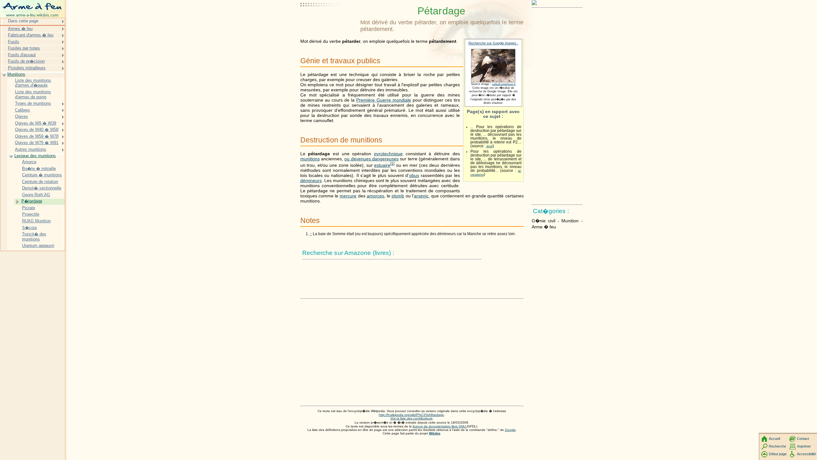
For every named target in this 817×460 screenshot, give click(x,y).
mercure (348, 195)
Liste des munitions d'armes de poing (33, 94)
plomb (398, 195)
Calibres (22, 110)
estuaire (382, 165)
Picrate (28, 207)
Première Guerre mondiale (383, 100)
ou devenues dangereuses (371, 158)
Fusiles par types (24, 48)
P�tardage (31, 201)
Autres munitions (30, 149)
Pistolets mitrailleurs (27, 67)
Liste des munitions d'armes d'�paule (33, 83)
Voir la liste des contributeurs (411, 418)
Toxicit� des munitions (34, 236)
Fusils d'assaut (22, 54)
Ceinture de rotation (40, 181)
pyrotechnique (388, 153)
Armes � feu (20, 28)
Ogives (21, 116)
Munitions (16, 74)
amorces (375, 195)
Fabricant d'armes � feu (30, 35)
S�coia (29, 227)
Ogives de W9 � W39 (35, 123)
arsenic (421, 195)
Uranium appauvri (38, 245)
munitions (310, 158)
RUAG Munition (36, 220)
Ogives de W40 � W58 (36, 129)
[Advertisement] (329, 20)
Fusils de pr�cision (26, 61)
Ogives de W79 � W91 (36, 142)
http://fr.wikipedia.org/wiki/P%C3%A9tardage (411, 415)
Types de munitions (33, 103)
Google (510, 430)
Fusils (13, 41)
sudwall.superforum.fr (504, 84)
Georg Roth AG (36, 194)
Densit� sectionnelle (41, 188)
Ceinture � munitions (42, 174)
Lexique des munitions (35, 155)
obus (414, 175)
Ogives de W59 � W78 (36, 136)
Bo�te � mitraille (39, 168)
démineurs (311, 180)
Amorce (29, 161)
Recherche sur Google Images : (493, 43)
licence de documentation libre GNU (440, 426)
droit (489, 146)
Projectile (30, 214)
